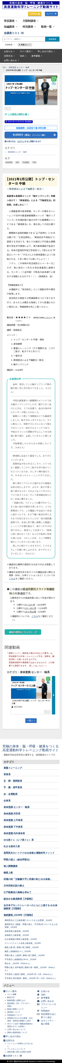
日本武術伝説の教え (14, 885)
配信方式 (11, 997)
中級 (34, 162)
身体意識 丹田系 (12, 813)
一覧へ (30, 720)
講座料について (13, 1012)
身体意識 (9, 162)
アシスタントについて (16, 1049)
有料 (17, 162)
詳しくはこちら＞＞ (38, 666)
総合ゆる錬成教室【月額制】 (19, 898)
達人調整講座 (11, 866)
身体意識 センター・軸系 (19, 67)
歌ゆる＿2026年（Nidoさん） (18, 963)
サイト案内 (25, 51)
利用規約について (14, 1015)
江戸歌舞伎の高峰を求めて (17, 892)
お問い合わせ (10, 60)
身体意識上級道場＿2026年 (17, 931)
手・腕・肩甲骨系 (13, 787)
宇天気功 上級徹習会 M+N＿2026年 (21, 959)
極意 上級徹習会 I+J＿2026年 (18, 951)
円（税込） (29, 134)
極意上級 (8, 872)
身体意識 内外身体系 (14, 833)
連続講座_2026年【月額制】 (19, 914)
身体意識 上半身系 (13, 820)
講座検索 (52, 39)
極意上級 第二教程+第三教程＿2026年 (22, 947)
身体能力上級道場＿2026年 (17, 935)
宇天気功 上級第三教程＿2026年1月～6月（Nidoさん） (29, 974)
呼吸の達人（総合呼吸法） (17, 859)
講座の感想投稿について (17, 1032)
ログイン (50, 14)
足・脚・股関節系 (13, 780)
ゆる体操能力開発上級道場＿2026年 (21, 939)
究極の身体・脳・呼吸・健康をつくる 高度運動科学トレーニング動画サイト (32, 748)
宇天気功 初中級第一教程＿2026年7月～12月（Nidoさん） (31, 978)
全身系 (7, 800)
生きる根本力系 (12, 846)
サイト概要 (11, 994)
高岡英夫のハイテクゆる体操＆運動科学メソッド (29, 852)
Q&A (22, 55)
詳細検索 (9, 44)
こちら (47, 317)
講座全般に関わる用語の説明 (19, 1052)
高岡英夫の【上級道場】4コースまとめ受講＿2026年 (28, 920)
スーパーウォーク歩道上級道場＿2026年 (23, 943)
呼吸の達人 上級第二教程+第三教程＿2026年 (25, 955)
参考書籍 (35, 55)
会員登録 (33, 14)
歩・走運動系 (11, 793)
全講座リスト (12, 33)
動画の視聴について (15, 1009)
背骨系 (7, 774)
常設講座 (25, 162)
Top (4, 67)
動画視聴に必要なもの (16, 1000)
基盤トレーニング (13, 767)
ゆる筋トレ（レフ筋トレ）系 (19, 839)
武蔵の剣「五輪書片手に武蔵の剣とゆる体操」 (28, 879)
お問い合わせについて (16, 1029)
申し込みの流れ (45, 51)
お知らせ (8, 51)
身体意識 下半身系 (13, 826)
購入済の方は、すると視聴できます (23, 141)
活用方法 (8, 55)
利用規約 (45, 1010)
